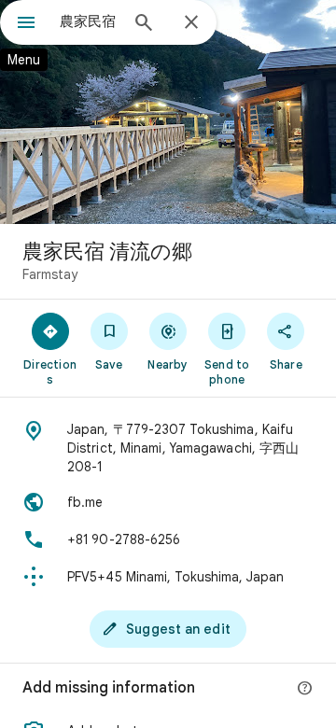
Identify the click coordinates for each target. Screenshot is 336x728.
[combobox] (89, 21)
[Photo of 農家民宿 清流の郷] (168, 112)
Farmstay (49, 274)
